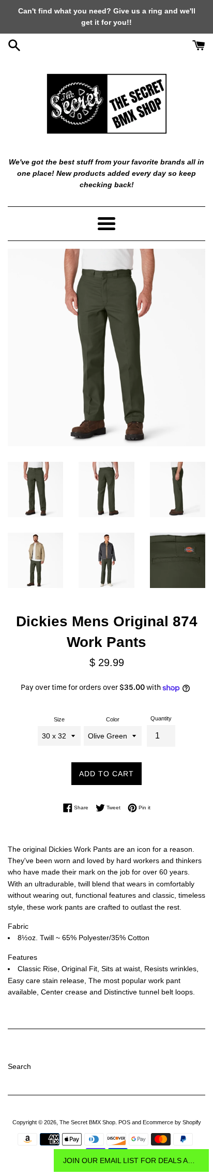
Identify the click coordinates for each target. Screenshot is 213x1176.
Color (112, 719)
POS (124, 1122)
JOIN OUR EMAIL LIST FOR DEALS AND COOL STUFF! (131, 1160)
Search (19, 1066)
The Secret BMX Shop (87, 1122)
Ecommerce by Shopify (172, 1122)
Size (59, 719)
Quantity (161, 718)
